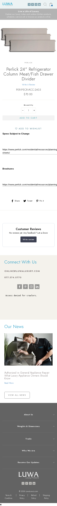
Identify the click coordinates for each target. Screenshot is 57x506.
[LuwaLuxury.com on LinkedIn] (39, 4)
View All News (17, 395)
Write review (28, 239)
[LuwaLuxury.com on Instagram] (36, 4)
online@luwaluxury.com (22, 271)
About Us (28, 414)
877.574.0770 (13, 277)
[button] (28, 128)
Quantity (28, 105)
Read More (8, 383)
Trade (28, 438)
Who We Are (28, 450)
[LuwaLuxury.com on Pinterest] (32, 4)
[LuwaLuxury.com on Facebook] (29, 4)
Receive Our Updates (28, 462)
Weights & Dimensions (28, 426)
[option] (28, 14)
